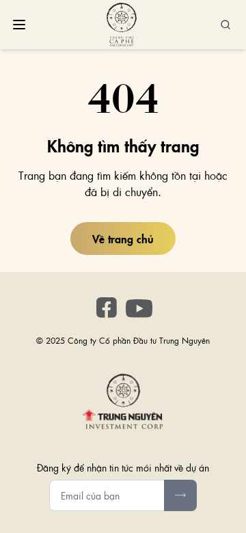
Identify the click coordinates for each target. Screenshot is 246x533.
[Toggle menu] (19, 24)
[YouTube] (139, 309)
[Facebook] (106, 307)
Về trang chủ (123, 238)
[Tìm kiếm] (225, 24)
